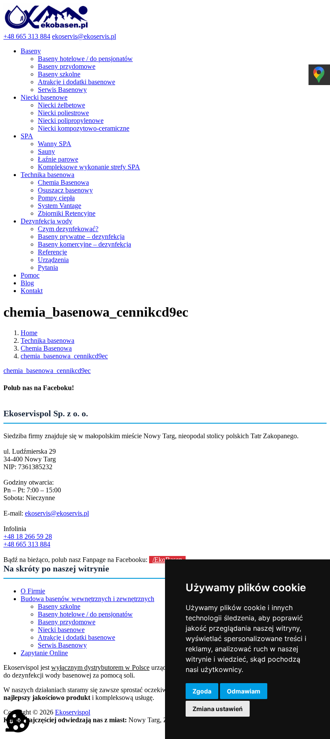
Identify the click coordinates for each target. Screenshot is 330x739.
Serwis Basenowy (62, 89)
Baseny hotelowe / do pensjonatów (85, 58)
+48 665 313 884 (26, 36)
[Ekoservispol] (46, 28)
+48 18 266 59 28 (27, 536)
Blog (27, 283)
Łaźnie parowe (58, 159)
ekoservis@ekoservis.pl (84, 36)
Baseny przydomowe (66, 66)
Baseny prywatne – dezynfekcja (81, 236)
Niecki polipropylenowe (71, 120)
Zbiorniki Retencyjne (66, 213)
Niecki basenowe (44, 97)
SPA (27, 136)
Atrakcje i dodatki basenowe (76, 82)
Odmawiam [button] (243, 691)
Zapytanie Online (44, 653)
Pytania (48, 267)
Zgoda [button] (201, 691)
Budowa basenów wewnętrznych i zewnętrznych (87, 598)
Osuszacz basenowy (65, 190)
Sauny (46, 151)
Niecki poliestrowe (63, 112)
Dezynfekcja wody (46, 221)
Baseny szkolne (59, 74)
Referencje (52, 252)
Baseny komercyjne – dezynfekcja (84, 244)
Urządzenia (53, 259)
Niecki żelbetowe (61, 105)
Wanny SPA (54, 143)
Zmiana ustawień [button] (217, 708)
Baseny (31, 51)
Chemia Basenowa (63, 182)
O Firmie (33, 591)
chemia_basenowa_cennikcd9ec (47, 370)
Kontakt (32, 290)
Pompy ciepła (56, 198)
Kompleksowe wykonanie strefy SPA (89, 167)
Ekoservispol (72, 712)
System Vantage (59, 205)
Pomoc (30, 275)
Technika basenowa (47, 174)
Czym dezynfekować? (68, 228)
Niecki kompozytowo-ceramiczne (83, 128)
